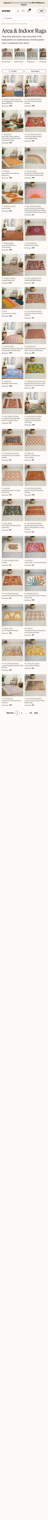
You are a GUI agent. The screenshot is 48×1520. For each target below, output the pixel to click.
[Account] (18, 11)
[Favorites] (23, 11)
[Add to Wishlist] (5, 77)
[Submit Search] (4, 18)
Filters (14, 71)
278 (30, 713)
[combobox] (24, 18)
